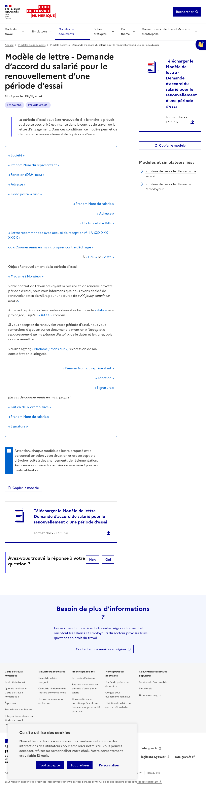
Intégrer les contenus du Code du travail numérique (19, 720)
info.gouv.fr (149, 748)
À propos (10, 703)
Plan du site (153, 773)
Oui (108, 559)
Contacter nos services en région (101, 649)
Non (92, 559)
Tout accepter (50, 765)
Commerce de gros (150, 695)
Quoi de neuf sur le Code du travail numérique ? (16, 692)
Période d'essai (38, 105)
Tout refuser (80, 765)
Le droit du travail (15, 682)
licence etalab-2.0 (147, 782)
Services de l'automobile (153, 682)
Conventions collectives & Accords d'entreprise (166, 31)
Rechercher (185, 11)
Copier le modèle (25, 487)
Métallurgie (145, 688)
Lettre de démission (83, 678)
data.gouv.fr (182, 757)
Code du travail (10, 31)
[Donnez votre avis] (201, 44)
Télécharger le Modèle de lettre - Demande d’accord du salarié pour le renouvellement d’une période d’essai (70, 516)
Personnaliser (109, 765)
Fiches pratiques (100, 31)
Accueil (9, 45)
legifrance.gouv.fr (153, 757)
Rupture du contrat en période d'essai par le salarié (85, 688)
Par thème (125, 31)
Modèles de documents (66, 31)
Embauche (14, 105)
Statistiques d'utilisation (18, 709)
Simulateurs (39, 31)
